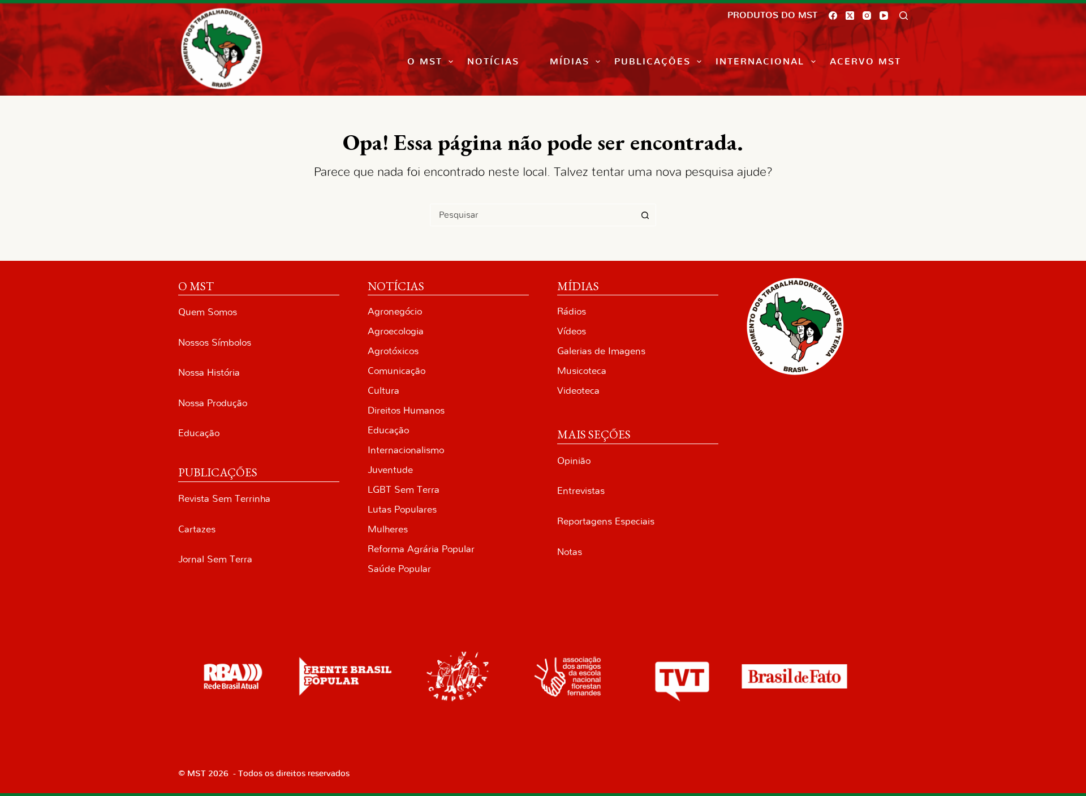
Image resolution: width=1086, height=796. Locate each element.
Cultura (383, 390)
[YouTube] (884, 15)
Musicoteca (581, 371)
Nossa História (209, 372)
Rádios (571, 311)
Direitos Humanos (406, 410)
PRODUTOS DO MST (772, 15)
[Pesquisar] (903, 15)
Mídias (569, 61)
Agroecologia (396, 331)
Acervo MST (865, 61)
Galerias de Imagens (601, 351)
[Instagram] (867, 15)
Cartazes (197, 529)
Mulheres (388, 529)
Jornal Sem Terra (215, 559)
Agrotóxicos (393, 351)
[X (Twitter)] (850, 15)
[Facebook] (833, 15)
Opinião (574, 461)
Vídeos (571, 331)
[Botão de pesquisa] (645, 215)
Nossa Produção (212, 403)
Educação (198, 433)
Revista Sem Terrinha (224, 499)
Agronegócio (395, 311)
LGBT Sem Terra (403, 489)
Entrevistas (581, 491)
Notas (569, 552)
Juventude (390, 470)
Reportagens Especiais (605, 521)
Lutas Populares (402, 509)
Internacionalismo (406, 450)
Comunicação (396, 371)
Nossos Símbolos (214, 342)
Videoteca (578, 390)
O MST (424, 61)
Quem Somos (207, 312)
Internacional (760, 61)
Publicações (652, 61)
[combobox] (532, 215)
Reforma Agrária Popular (421, 549)
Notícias (493, 61)
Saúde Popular (399, 569)
